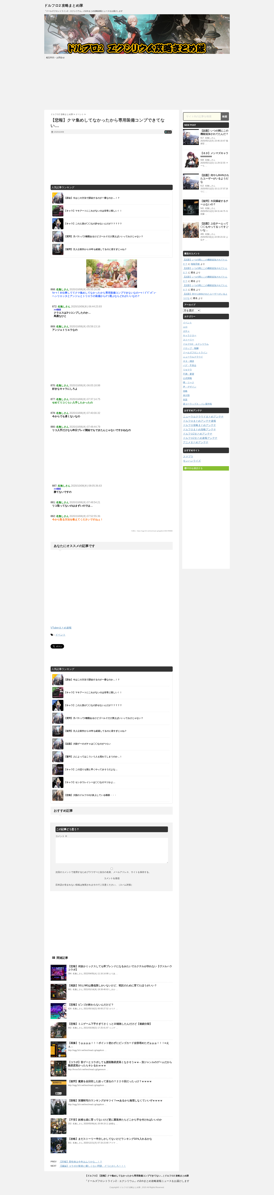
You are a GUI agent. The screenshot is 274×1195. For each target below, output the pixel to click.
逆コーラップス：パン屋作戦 (197, 404)
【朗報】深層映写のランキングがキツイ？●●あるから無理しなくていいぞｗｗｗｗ (115, 1100)
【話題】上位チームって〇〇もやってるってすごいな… (214, 226)
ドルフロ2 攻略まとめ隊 (63, 5)
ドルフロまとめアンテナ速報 (199, 421)
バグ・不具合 (189, 365)
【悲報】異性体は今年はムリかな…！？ (80, 1161)
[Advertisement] (137, 84)
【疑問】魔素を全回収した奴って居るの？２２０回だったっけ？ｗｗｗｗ (110, 1081)
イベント (60, 634)
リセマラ (187, 369)
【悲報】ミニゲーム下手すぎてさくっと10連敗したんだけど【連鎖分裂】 (110, 1023)
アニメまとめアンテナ (195, 442)
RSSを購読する (194, 468)
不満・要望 (188, 374)
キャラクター (189, 335)
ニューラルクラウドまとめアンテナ (203, 416)
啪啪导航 (195, 264)
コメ (168, 132)
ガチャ (186, 331)
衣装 (185, 399)
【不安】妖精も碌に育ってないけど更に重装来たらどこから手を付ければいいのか (115, 1119)
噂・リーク (188, 382)
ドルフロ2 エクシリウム (196, 344)
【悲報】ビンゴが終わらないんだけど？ (91, 1004)
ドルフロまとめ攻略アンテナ (199, 429)
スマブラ (188, 456)
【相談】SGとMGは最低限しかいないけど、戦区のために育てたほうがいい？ (112, 985)
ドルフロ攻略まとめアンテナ (199, 425)
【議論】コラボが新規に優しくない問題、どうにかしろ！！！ (92, 1166)
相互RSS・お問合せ (55, 57)
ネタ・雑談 (188, 361)
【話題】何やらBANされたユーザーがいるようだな (214, 178)
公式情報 (187, 378)
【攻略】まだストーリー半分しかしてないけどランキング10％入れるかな (110, 1138)
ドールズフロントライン (195, 352)
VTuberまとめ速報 (61, 627)
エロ (185, 327)
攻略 (185, 391)
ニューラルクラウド (193, 357)
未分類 (186, 395)
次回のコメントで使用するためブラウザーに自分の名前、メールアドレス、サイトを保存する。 (103, 872)
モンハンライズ (192, 460)
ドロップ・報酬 (191, 348)
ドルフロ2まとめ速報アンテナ (200, 438)
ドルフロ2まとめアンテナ (197, 433)
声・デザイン (189, 386)
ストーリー (188, 339)
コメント (61, 836)
